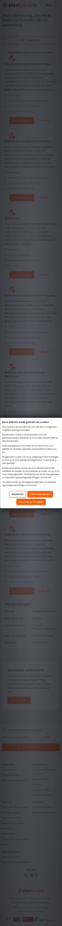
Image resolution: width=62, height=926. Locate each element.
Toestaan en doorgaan (31, 501)
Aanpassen (17, 494)
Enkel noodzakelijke (40, 494)
